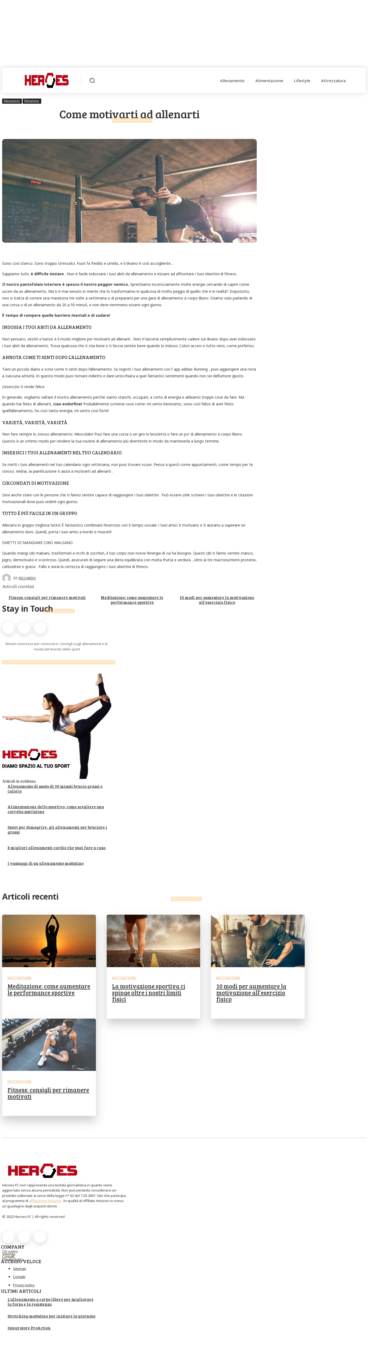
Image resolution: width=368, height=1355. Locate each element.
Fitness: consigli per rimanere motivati (47, 597)
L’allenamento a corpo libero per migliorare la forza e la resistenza (50, 1302)
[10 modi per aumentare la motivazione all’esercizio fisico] (258, 941)
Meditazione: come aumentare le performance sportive (132, 600)
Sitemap (19, 1268)
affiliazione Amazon (45, 1200)
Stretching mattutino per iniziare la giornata (51, 1316)
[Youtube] (40, 628)
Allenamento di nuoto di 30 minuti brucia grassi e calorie (55, 788)
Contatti (19, 1276)
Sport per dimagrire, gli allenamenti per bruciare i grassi (57, 829)
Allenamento (12, 101)
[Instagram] (24, 628)
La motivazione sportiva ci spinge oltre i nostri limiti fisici (148, 992)
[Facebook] (8, 628)
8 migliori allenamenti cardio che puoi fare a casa (57, 847)
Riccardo (27, 578)
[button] (92, 80)
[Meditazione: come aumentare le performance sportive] (49, 941)
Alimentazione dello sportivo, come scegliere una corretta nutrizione (56, 809)
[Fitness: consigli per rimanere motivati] (49, 1045)
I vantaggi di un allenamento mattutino (46, 863)
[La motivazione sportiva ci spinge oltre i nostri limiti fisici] (153, 941)
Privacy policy (24, 1285)
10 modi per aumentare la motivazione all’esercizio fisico (217, 600)
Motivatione (31, 101)
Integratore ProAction (29, 1327)
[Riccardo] (7, 578)
